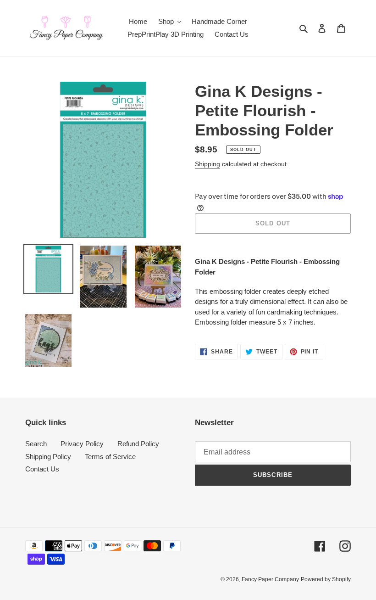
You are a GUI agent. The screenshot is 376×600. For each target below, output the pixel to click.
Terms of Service (110, 456)
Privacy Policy (82, 444)
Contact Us (42, 469)
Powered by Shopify (326, 579)
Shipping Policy (48, 456)
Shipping (207, 164)
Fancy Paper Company (270, 579)
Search (36, 444)
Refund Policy (138, 444)
